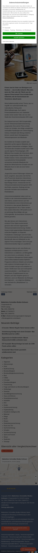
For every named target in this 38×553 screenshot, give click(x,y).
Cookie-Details (6, 41)
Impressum (11, 41)
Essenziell (7, 27)
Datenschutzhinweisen (8, 18)
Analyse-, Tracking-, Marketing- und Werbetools (17, 30)
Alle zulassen (19, 33)
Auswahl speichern (19, 37)
